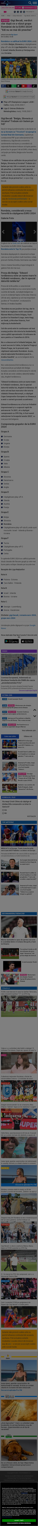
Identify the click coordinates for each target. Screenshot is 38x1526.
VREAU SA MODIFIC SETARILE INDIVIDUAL (19, 1523)
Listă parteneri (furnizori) (7, 1516)
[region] (19, 1504)
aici (27, 1499)
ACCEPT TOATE (19, 1520)
